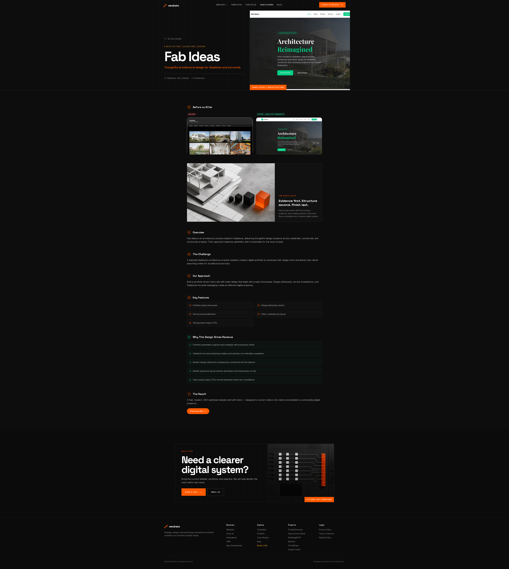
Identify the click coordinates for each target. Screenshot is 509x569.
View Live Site (196, 411)
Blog (279, 5)
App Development (234, 545)
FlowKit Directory (295, 529)
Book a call (193, 492)
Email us (215, 492)
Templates (236, 5)
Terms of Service (326, 533)
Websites (230, 529)
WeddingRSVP (294, 537)
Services (220, 5)
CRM (228, 541)
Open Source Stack (296, 533)
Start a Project (331, 5)
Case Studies (266, 5)
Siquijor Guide (294, 549)
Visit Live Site (287, 150)
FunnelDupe (293, 545)
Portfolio (251, 5)
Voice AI (229, 533)
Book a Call (262, 545)
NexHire (291, 541)
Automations (231, 537)
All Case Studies (175, 39)
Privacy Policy (325, 529)
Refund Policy (325, 537)
